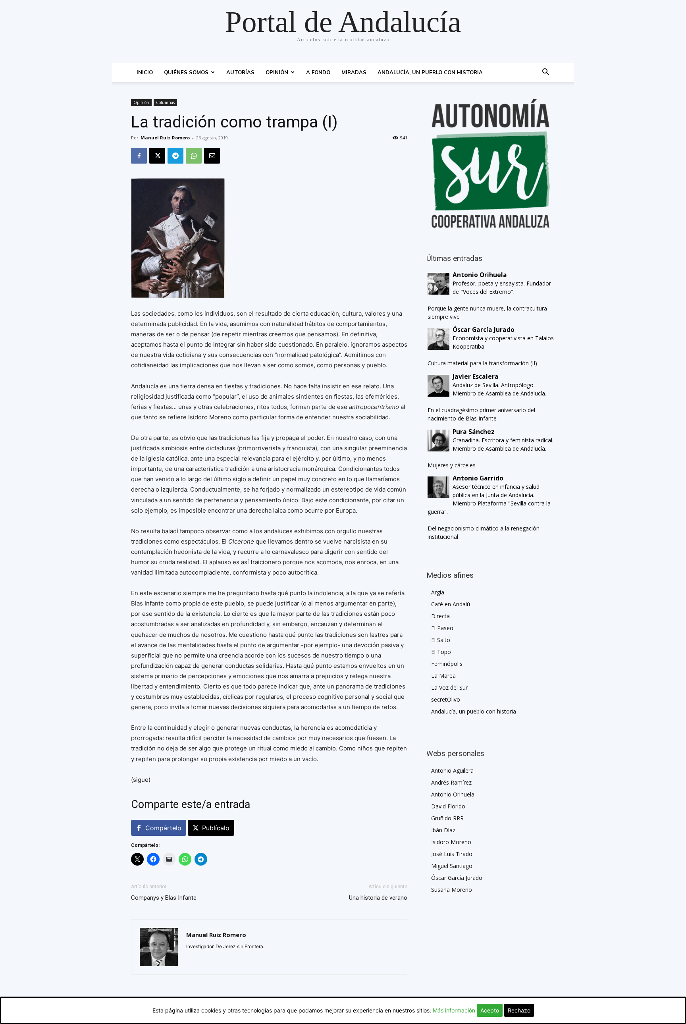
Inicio (145, 72)
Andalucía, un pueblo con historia (430, 72)
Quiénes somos (186, 72)
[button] (545, 73)
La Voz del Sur (449, 687)
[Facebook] (139, 156)
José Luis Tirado (451, 854)
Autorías (240, 72)
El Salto (440, 640)
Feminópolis (446, 663)
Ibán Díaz (443, 830)
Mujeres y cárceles (452, 465)
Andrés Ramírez (451, 782)
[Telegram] (175, 156)
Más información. (455, 1010)
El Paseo (442, 628)
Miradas (353, 72)
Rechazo (519, 1010)
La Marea (443, 675)
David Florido (448, 806)
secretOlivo (445, 699)
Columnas (165, 102)
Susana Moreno (451, 889)
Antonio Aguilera (452, 770)
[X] (157, 156)
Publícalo (215, 828)
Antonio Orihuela (452, 794)
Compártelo (163, 828)
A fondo (318, 72)
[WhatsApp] (194, 156)
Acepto (489, 1010)
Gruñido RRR (447, 818)
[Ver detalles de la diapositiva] (490, 163)
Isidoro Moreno (451, 842)
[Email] (212, 156)
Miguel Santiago (451, 866)
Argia (437, 592)
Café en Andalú (450, 604)
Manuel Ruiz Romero (165, 138)
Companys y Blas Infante (164, 897)
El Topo (441, 652)
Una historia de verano (378, 897)
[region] (490, 163)
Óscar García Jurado (456, 877)
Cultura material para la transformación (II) (482, 363)
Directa (440, 616)
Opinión (277, 72)
